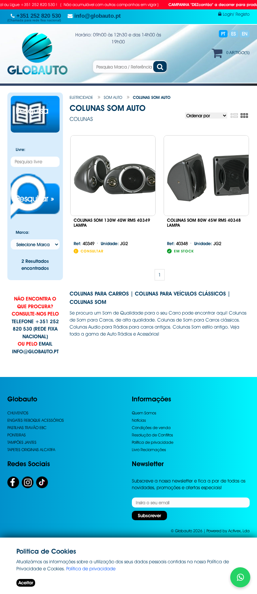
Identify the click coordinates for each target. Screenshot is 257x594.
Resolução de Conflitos (152, 434)
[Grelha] (244, 116)
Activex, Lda (239, 530)
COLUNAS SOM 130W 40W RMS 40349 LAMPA (112, 223)
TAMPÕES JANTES (21, 442)
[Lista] (234, 116)
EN (244, 33)
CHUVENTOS (17, 412)
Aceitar (25, 582)
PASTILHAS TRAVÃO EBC (27, 427)
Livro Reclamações (149, 449)
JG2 (114, 243)
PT (223, 33)
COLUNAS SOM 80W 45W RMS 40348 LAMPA (204, 223)
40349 (84, 243)
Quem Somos (144, 412)
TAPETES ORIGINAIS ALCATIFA (31, 449)
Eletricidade (81, 97)
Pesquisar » (35, 198)
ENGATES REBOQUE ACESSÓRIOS (35, 420)
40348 (177, 243)
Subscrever (149, 515)
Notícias (139, 420)
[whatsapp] (240, 577)
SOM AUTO (113, 97)
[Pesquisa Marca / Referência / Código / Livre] (160, 66)
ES (233, 33)
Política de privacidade (152, 442)
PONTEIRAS (16, 434)
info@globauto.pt (35, 352)
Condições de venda (151, 427)
